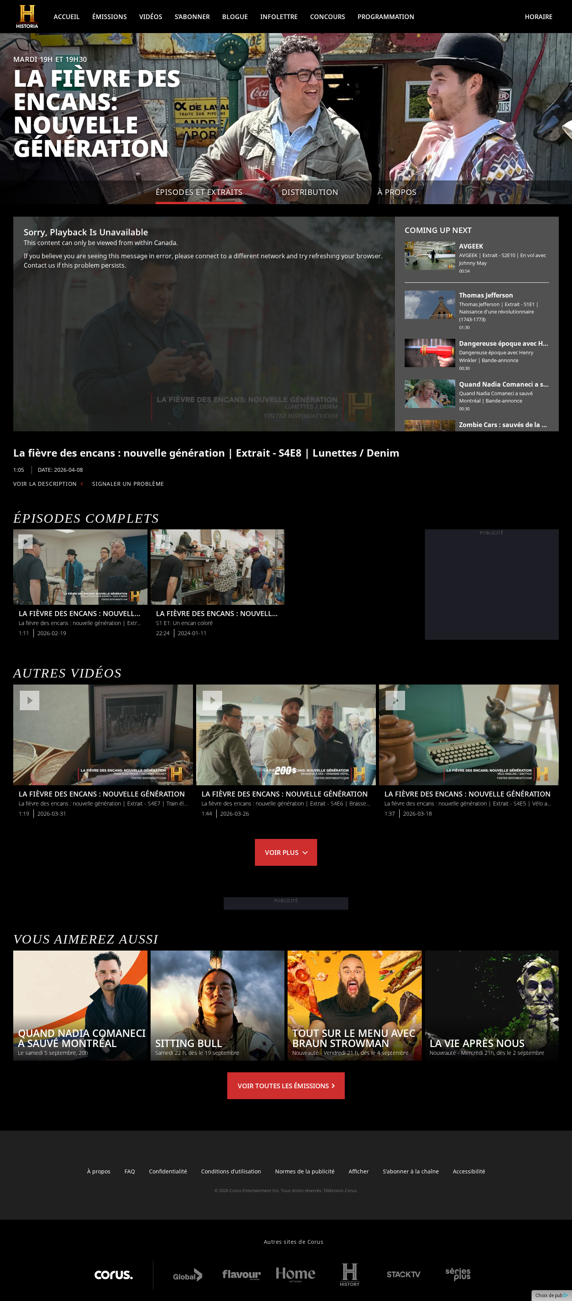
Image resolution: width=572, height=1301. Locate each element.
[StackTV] (404, 1274)
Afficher (359, 1171)
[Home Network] (295, 1274)
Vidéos (150, 16)
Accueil (67, 16)
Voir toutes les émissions (284, 1085)
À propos (99, 1171)
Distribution (310, 192)
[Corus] (113, 1274)
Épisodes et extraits (199, 192)
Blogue (235, 16)
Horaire (539, 16)
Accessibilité (469, 1171)
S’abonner (192, 16)
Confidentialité (168, 1171)
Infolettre (279, 16)
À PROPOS (397, 192)
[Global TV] (187, 1274)
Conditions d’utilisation (231, 1171)
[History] (349, 1274)
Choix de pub (549, 1295)
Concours (327, 16)
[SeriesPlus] (458, 1274)
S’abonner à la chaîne (411, 1171)
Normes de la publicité (305, 1171)
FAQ (130, 1171)
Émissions (109, 16)
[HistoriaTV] (27, 16)
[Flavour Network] (241, 1274)
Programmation (386, 16)
